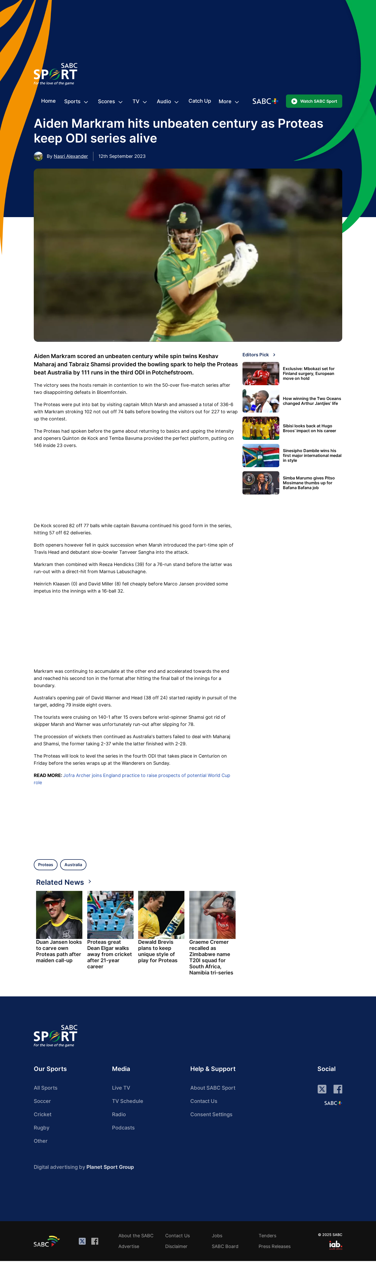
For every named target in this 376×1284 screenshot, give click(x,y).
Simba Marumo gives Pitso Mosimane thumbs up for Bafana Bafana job (309, 483)
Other (41, 1141)
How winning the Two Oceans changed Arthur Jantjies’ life (312, 401)
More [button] (225, 101)
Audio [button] (164, 101)
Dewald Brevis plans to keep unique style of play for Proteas (158, 951)
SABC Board (225, 1246)
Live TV (121, 1088)
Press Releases (275, 1246)
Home (48, 101)
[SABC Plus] (333, 1103)
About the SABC (135, 1235)
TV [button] (135, 101)
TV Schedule (127, 1101)
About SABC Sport (212, 1088)
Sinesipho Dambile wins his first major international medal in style (312, 455)
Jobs (217, 1235)
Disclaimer (176, 1246)
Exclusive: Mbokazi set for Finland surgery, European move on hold (309, 373)
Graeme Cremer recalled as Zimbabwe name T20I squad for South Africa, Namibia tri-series (211, 957)
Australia (73, 864)
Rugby (41, 1128)
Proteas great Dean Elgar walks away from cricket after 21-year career (109, 954)
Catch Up (200, 101)
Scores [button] (106, 101)
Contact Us (203, 1101)
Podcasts (123, 1128)
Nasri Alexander (71, 156)
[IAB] (335, 1245)
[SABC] (47, 1241)
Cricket (42, 1114)
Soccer (42, 1101)
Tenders (267, 1235)
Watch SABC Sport (318, 101)
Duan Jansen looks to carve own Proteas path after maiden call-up (59, 951)
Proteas (45, 864)
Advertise (128, 1246)
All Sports (46, 1088)
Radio (119, 1114)
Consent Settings (211, 1114)
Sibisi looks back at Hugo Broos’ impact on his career (309, 428)
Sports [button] (72, 101)
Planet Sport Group (110, 1167)
